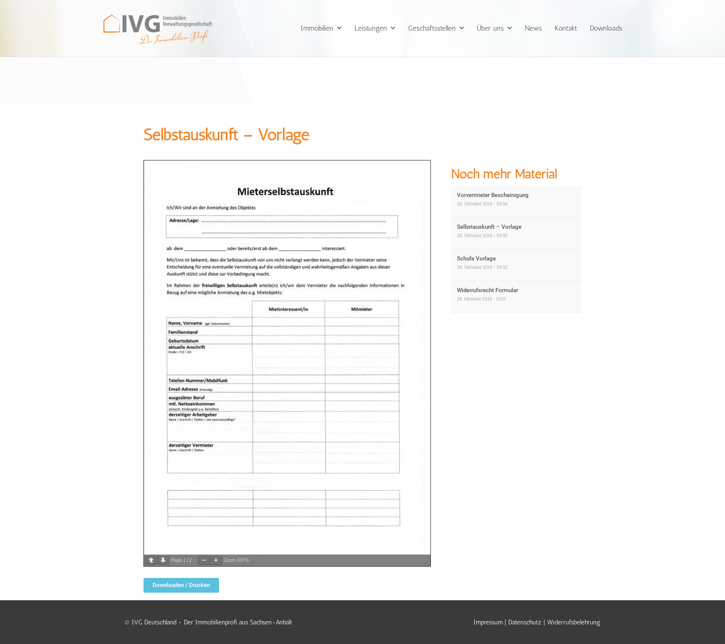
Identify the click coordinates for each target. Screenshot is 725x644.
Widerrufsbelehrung (573, 622)
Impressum (488, 622)
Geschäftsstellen (432, 28)
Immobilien (317, 28)
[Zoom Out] (204, 560)
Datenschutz (524, 622)
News (533, 28)
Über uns (490, 28)
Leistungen (371, 28)
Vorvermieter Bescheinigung (493, 195)
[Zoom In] (216, 560)
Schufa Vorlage (476, 258)
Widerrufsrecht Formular (487, 290)
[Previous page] (151, 560)
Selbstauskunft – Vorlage (489, 226)
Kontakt (566, 28)
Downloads (606, 28)
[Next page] (163, 560)
